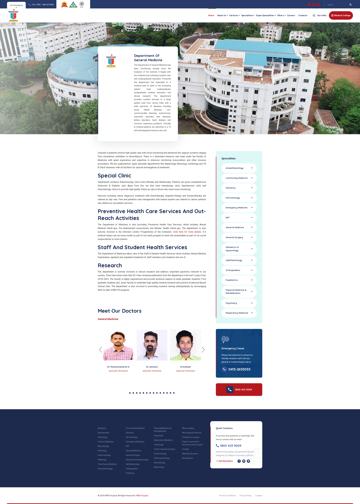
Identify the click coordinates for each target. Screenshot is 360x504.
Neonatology (159, 462)
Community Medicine (135, 428)
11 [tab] (163, 393)
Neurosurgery (188, 428)
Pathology (102, 451)
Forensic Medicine (106, 442)
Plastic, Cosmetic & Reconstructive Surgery (192, 443)
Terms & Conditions (227, 495)
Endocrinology (160, 453)
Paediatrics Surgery (191, 437)
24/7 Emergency (16, 5)
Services (233, 15)
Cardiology (158, 444)
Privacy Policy (246, 495)
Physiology (102, 437)
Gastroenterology (161, 458)
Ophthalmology (133, 464)
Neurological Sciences (192, 433)
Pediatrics (130, 473)
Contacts (302, 15)
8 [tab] (153, 393)
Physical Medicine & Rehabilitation (162, 429)
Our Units (322, 15)
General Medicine (133, 451)
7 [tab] (150, 393)
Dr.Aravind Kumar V (185, 366)
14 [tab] (174, 393)
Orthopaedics (132, 468)
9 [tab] (157, 393)
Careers (291, 15)
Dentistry (130, 433)
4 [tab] (140, 393)
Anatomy (102, 428)
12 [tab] (167, 393)
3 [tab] (136, 393)
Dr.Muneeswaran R (152, 366)
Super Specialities (265, 15)
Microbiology (103, 446)
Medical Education (190, 453)
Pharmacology (104, 455)
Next (203, 350)
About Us (221, 15)
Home (211, 15)
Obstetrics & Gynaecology (137, 460)
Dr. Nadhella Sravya (118, 366)
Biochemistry (103, 433)
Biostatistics (187, 458)
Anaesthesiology (105, 468)
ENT (128, 446)
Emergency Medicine (135, 442)
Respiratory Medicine (163, 440)
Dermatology (131, 437)
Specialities (247, 15)
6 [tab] (147, 393)
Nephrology (159, 467)
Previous (100, 350)
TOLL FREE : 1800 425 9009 (43, 5)
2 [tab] (133, 393)
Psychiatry (158, 436)
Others (280, 15)
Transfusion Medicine (107, 464)
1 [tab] (130, 393)
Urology (185, 449)
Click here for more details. (187, 232)
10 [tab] (160, 393)
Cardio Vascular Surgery (164, 449)
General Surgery (133, 455)
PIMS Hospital (142, 495)
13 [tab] (170, 393)
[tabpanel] (152, 356)
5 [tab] (143, 393)
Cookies (258, 495)
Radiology (102, 460)
